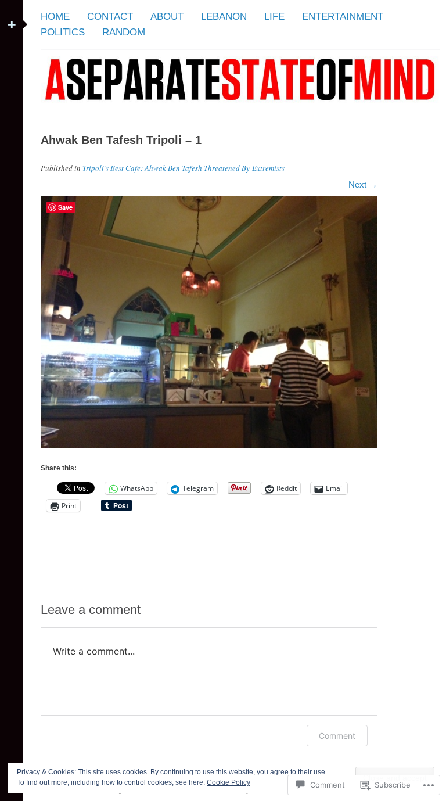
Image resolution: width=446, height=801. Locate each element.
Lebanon (224, 16)
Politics (63, 32)
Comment (337, 736)
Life (274, 16)
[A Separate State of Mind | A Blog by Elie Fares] (240, 108)
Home (55, 16)
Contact (110, 16)
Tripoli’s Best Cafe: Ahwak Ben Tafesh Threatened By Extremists (183, 168)
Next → (362, 184)
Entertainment (342, 16)
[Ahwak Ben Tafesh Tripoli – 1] (209, 445)
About (167, 16)
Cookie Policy (228, 782)
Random (123, 32)
